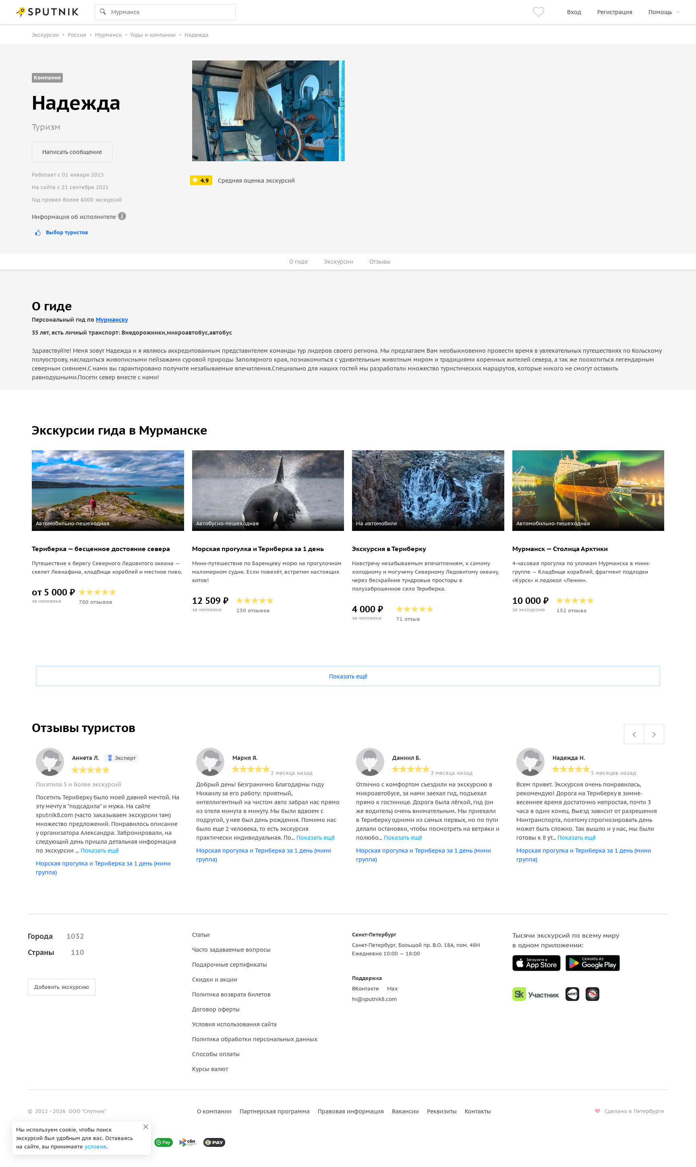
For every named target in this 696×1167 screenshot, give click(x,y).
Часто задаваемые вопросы (231, 949)
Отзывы (380, 261)
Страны (56, 952)
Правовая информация (351, 1111)
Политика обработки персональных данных (254, 1039)
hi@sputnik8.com (374, 999)
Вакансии (405, 1111)
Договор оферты (216, 1009)
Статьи (201, 934)
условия (95, 1146)
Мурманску (112, 319)
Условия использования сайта (234, 1024)
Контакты (478, 1111)
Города (56, 936)
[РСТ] (592, 994)
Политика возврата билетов (231, 994)
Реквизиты (442, 1111)
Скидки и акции (214, 979)
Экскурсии (338, 261)
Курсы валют (210, 1069)
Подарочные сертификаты (229, 964)
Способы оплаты (216, 1054)
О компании (214, 1111)
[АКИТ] (572, 994)
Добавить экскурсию (61, 987)
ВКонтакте (365, 988)
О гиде (298, 261)
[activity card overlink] (108, 531)
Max (392, 988)
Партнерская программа (275, 1111)
